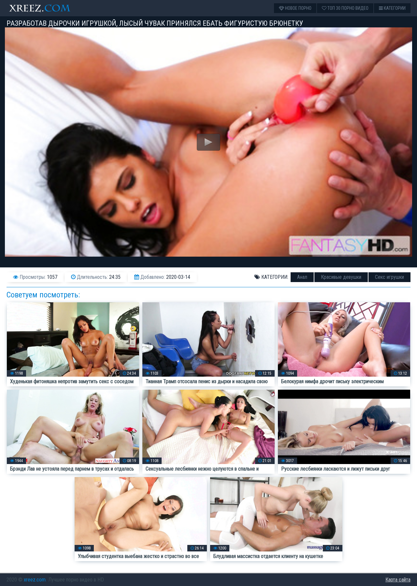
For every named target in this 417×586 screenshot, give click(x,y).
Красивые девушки (341, 277)
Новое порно (297, 8)
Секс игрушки (389, 277)
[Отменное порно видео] (46, 8)
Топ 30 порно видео (347, 8)
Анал (302, 277)
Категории (394, 8)
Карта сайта (397, 580)
